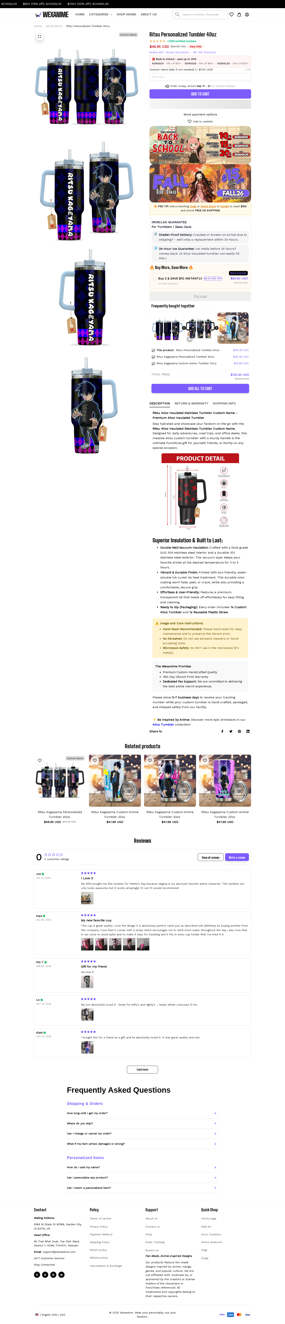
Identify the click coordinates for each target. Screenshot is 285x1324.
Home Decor (208, 206)
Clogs (193, 206)
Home (38, 26)
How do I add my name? (83, 1167)
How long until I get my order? (87, 1113)
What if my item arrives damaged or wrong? (96, 1143)
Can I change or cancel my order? (89, 1133)
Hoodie (224, 206)
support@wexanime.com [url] (59, 1251)
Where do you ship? (80, 1123)
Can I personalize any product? (87, 1177)
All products (54, 26)
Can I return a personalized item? (89, 1187)
